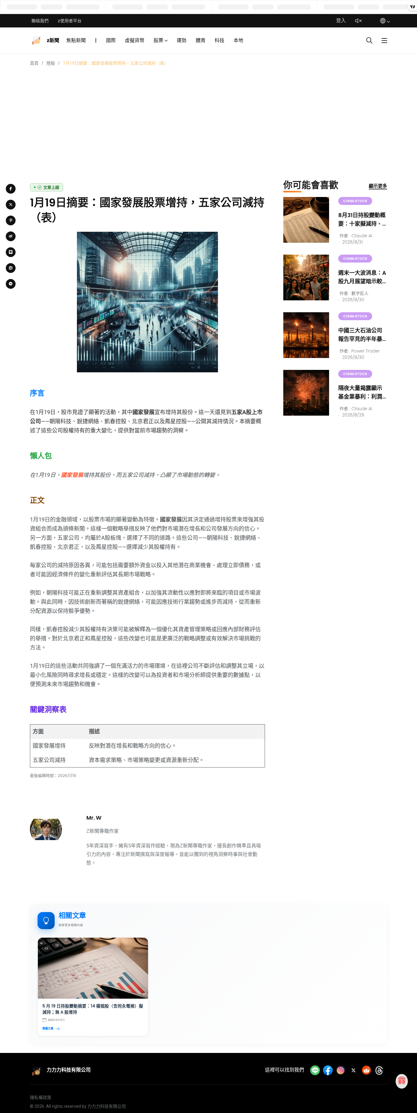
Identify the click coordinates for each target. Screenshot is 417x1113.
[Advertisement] (208, 112)
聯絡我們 (40, 20)
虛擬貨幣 (134, 40)
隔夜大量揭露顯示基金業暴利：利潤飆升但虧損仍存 (360, 396)
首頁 (34, 63)
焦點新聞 (76, 40)
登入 (341, 20)
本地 (238, 40)
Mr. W (93, 817)
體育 (200, 40)
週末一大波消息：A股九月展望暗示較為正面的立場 (362, 281)
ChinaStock (355, 201)
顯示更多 (378, 186)
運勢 (182, 40)
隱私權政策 (40, 1097)
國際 (111, 40)
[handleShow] (384, 40)
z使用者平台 (70, 20)
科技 (219, 40)
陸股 (50, 63)
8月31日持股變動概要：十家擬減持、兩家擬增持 (362, 223)
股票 (158, 40)
